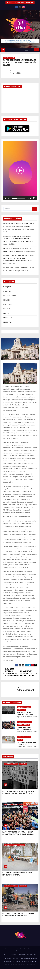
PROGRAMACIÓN (25, 958)
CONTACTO (19, 961)
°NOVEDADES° (31, 955)
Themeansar (20, 951)
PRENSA (6, 313)
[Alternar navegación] (26, 49)
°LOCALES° (13, 955)
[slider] (18, 198)
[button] (31, 50)
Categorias (7, 287)
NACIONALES (7, 304)
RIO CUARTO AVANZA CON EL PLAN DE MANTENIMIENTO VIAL (17, 874)
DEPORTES (7, 291)
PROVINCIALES (8, 318)
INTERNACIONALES (10, 295)
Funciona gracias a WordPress (14, 949)
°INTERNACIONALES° (30, 961)
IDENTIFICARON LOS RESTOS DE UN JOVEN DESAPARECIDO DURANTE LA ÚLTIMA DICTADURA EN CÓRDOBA (18, 226)
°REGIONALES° (31, 965)
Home (6, 955)
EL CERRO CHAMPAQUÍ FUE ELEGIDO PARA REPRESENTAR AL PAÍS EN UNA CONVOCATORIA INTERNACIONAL (18, 258)
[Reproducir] (6, 198)
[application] (20, 170)
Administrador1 (18, 71)
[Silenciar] (31, 198)
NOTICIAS (12, 57)
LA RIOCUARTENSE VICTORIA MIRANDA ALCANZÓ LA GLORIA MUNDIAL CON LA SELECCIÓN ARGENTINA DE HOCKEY (17, 239)
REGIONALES (7, 322)
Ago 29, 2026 (21, 717)
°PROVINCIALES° (20, 965)
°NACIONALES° (9, 965)
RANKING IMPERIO (9, 961)
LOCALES (6, 57)
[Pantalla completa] (34, 198)
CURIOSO (34, 958)
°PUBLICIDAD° (7, 958)
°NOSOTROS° (21, 955)
